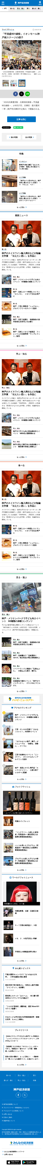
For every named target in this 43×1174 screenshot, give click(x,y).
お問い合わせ (7, 1114)
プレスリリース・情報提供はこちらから (16, 1107)
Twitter (24, 1095)
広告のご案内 (7, 1117)
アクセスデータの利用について (13, 1111)
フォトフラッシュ (8, 29)
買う (28, 8)
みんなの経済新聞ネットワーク (21, 1143)
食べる (12, 8)
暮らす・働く (36, 8)
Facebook (18, 1095)
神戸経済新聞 (21, 3)
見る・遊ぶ (20, 8)
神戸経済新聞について (10, 1104)
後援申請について (9, 1121)
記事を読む (21, 119)
